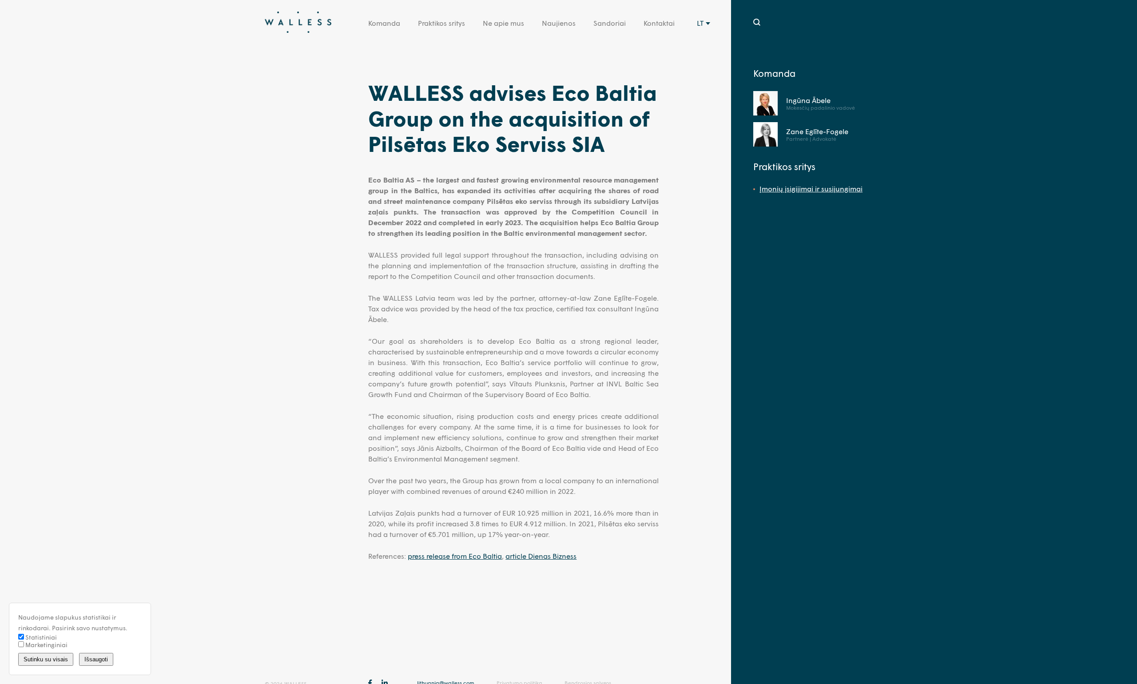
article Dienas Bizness (540, 556)
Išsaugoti (96, 659)
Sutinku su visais (46, 659)
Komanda (384, 23)
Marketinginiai (46, 644)
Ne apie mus (503, 23)
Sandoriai (609, 23)
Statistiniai (40, 637)
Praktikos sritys (441, 23)
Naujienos (559, 23)
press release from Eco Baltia (455, 556)
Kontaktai (659, 23)
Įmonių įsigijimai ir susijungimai (811, 188)
